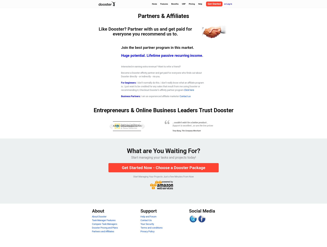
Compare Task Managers (104, 224)
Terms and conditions (152, 227)
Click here (189, 90)
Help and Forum (148, 216)
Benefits (175, 4)
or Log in (228, 4)
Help (200, 4)
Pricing (192, 4)
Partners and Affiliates (103, 231)
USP (183, 4)
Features (164, 4)
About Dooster (99, 216)
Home (154, 4)
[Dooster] (107, 3)
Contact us (185, 96)
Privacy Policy (148, 231)
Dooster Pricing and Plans (105, 227)
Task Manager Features (104, 220)
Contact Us (146, 220)
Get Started (214, 4)
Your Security (147, 224)
